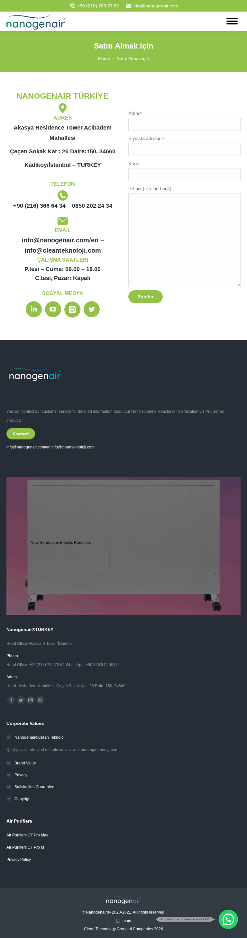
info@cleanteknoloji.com (73, 447)
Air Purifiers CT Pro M (25, 847)
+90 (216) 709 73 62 (98, 5)
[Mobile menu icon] (232, 21)
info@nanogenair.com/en (28, 447)
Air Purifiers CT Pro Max (27, 835)
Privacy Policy (18, 859)
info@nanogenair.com (155, 5)
